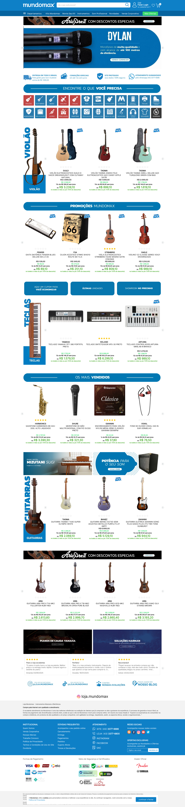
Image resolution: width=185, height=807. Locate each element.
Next (162, 47)
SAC (99, 748)
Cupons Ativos (64, 745)
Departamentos (34, 13)
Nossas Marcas (29, 735)
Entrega (61, 735)
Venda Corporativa (130, 13)
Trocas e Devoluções (67, 748)
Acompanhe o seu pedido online (71, 728)
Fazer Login (143, 5)
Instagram (103, 738)
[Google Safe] (98, 767)
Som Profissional (99, 13)
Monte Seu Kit (68, 13)
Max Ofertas (150, 13)
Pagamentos (63, 738)
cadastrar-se (144, 7)
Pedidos (61, 741)
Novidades (114, 13)
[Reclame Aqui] (88, 774)
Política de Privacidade (33, 741)
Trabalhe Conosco (31, 738)
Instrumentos (83, 13)
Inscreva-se (153, 750)
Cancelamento (64, 731)
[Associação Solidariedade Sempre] (100, 783)
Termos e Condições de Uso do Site (38, 745)
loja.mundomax (94, 696)
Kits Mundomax (53, 13)
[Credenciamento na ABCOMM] (112, 767)
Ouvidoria (27, 748)
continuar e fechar (146, 799)
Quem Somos (28, 728)
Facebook (102, 743)
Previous (22, 47)
